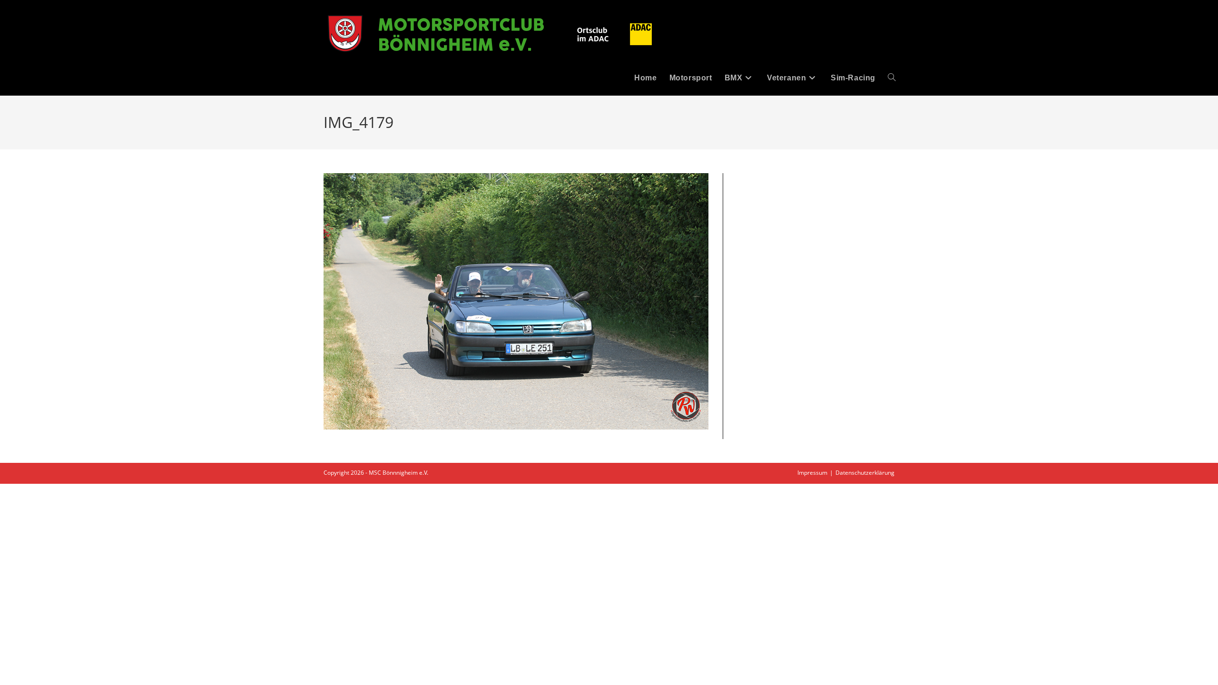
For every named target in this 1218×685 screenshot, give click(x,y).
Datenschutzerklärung (864, 473)
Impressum (812, 473)
